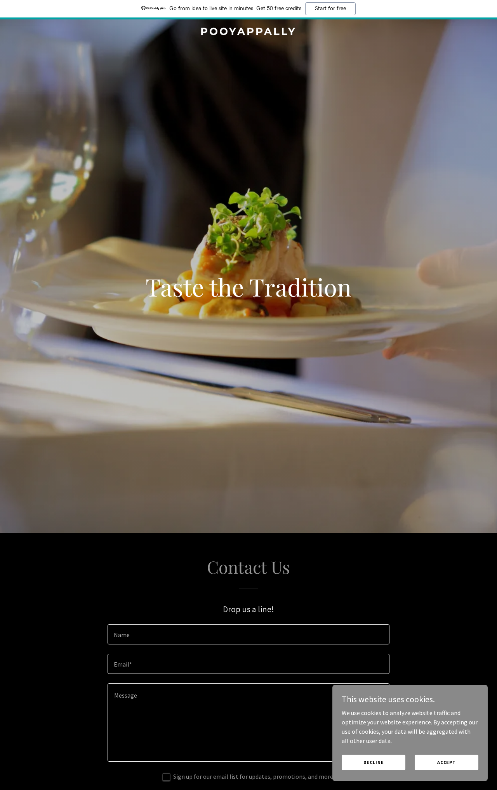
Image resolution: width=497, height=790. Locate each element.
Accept (446, 762)
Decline (373, 762)
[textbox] (248, 634)
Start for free (330, 8)
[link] (248, 32)
